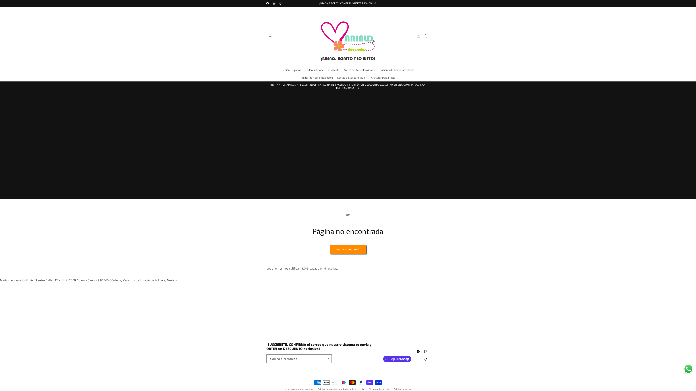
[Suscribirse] (328, 358)
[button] (270, 36)
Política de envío (402, 389)
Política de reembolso (329, 389)
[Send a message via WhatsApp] (688, 369)
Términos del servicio (379, 389)
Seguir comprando (348, 249)
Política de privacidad (354, 389)
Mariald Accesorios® (303, 389)
